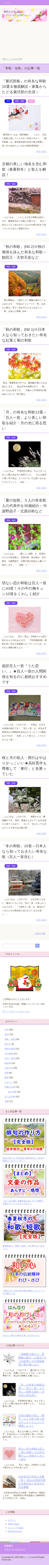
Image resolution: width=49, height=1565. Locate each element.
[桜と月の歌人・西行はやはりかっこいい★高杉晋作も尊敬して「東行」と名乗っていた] (24, 811)
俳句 (7, 1034)
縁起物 (8, 1063)
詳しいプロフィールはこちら (16, 1011)
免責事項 (8, 1546)
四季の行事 (10, 1087)
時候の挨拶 (10, 1049)
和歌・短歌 (19, 101)
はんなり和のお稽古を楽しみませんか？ (21, 1335)
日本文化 (9, 1068)
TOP (12, 59)
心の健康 (9, 1054)
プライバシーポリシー (14, 1549)
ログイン (12, 1520)
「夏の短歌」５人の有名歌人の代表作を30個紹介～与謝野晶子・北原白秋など (24, 505)
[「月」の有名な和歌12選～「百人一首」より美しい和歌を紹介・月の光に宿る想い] (24, 465)
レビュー (9, 1082)
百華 (31, 101)
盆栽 (7, 1073)
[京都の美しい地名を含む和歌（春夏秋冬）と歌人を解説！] (24, 212)
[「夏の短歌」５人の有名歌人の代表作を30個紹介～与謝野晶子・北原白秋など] (24, 548)
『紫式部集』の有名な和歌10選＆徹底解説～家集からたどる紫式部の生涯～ (24, 86)
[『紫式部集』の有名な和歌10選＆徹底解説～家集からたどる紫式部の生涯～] (24, 129)
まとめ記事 (10, 1097)
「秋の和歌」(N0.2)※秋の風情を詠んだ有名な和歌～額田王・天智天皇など (24, 252)
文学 (8, 101)
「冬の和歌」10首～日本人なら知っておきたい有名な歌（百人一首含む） (24, 851)
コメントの (15, 1528)
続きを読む (42, 151)
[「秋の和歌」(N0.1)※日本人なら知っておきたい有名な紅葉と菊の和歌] (24, 377)
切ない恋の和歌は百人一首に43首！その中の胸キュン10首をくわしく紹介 (24, 588)
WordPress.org (15, 1531)
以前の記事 (40, 933)
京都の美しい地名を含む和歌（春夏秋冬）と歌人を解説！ (24, 169)
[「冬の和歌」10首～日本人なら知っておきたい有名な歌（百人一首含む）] (24, 894)
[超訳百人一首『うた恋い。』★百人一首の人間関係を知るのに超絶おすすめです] (24, 719)
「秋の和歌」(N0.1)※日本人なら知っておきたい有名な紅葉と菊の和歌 (24, 334)
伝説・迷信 (10, 1058)
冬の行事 (12, 1092)
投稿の (13, 1524)
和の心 (8, 1044)
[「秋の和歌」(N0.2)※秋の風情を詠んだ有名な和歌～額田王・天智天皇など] (24, 294)
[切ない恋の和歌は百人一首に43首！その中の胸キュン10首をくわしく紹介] (24, 631)
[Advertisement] (24, 41)
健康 (7, 1077)
